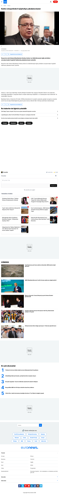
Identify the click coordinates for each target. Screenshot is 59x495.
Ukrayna (17, 437)
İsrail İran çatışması (19, 434)
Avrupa (2, 456)
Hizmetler (3, 477)
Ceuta (24, 437)
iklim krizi (43, 441)
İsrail (36, 441)
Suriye (42, 437)
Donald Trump (33, 437)
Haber (5, 5)
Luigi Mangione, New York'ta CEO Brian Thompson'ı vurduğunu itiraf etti (18, 114)
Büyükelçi (13, 123)
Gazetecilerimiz (4, 471)
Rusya (21, 123)
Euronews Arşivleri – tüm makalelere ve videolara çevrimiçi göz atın (44, 472)
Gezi (2, 465)
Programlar (33, 468)
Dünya (9, 5)
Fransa (29, 441)
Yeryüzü (32, 459)
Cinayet (5, 123)
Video (2, 468)
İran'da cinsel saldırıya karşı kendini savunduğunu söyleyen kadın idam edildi (19, 118)
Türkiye (29, 123)
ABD (22, 441)
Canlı (55, 1)
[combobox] (29, 425)
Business (3, 459)
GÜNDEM (5, 262)
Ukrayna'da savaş (32, 434)
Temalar (3, 452)
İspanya (43, 434)
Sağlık (31, 462)
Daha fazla (3, 480)
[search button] (40, 425)
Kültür (31, 465)
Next (2, 462)
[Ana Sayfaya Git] (5, 1)
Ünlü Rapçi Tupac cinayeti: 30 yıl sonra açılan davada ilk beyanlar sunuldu (18, 111)
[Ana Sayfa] (1, 5)
